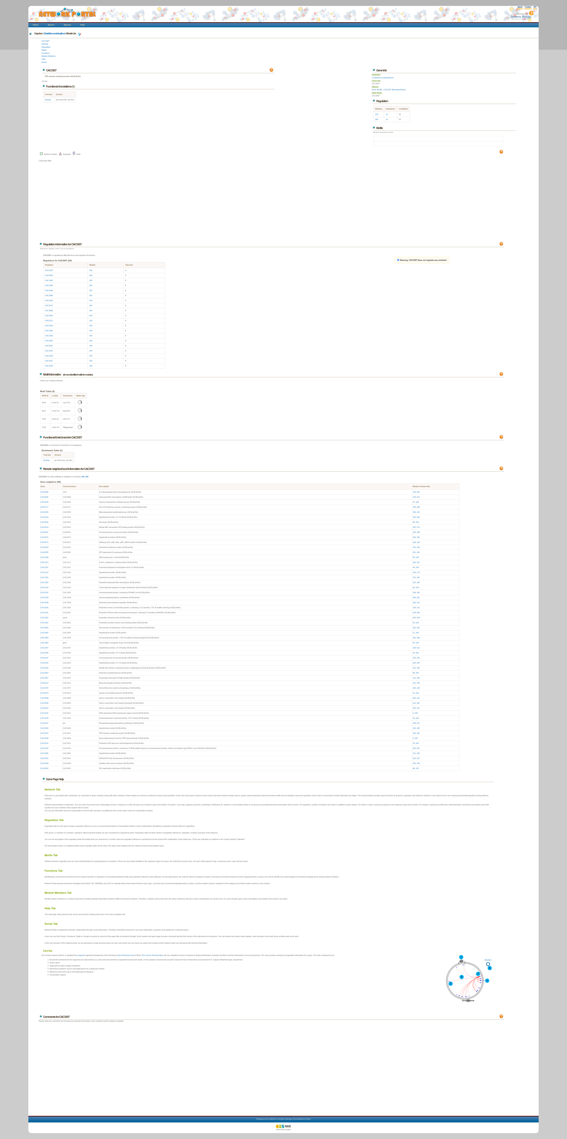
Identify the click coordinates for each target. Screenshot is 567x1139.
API (534, 7)
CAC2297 (49, 346)
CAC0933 (49, 275)
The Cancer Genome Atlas (152, 955)
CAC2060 (49, 341)
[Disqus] (271, 1066)
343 (418, 492)
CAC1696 (49, 331)
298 (418, 507)
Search (51, 25)
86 (414, 768)
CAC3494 (49, 316)
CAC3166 (49, 356)
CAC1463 (49, 280)
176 (418, 572)
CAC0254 (49, 326)
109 (376, 114)
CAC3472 (49, 306)
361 (418, 748)
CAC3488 (49, 311)
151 (418, 603)
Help (82, 25)
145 (414, 547)
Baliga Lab (262, 1119)
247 (418, 758)
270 (418, 527)
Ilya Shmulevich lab (126, 955)
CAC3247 (49, 361)
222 (418, 598)
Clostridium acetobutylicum (55, 33)
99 (414, 522)
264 (418, 663)
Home (35, 25)
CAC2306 (49, 301)
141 (414, 678)
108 (414, 512)
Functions (45, 53)
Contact (528, 7)
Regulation (46, 47)
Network (45, 44)
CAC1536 (49, 285)
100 (414, 658)
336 (418, 628)
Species (67, 25)
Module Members (49, 56)
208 (418, 638)
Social (44, 62)
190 (376, 119)
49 (414, 567)
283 (418, 613)
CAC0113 (49, 321)
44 (414, 653)
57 (414, 502)
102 (414, 577)
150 (414, 552)
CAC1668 (49, 290)
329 (418, 618)
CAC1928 (49, 336)
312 (418, 497)
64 (414, 587)
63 (414, 643)
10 (387, 114)
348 (418, 532)
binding (48, 100)
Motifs (44, 50)
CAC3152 (49, 351)
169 (414, 537)
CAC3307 (46, 41)
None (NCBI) (377, 90)
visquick (81, 955)
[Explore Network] (80, 33)
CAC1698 (49, 296)
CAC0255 (49, 270)
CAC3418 (49, 366)
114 (414, 703)
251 (418, 723)
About (520, 7)
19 (414, 718)
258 (418, 517)
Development (298, 1119)
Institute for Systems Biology (280, 1119)
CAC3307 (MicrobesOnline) (394, 90)
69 (414, 673)
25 (414, 623)
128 (418, 688)
